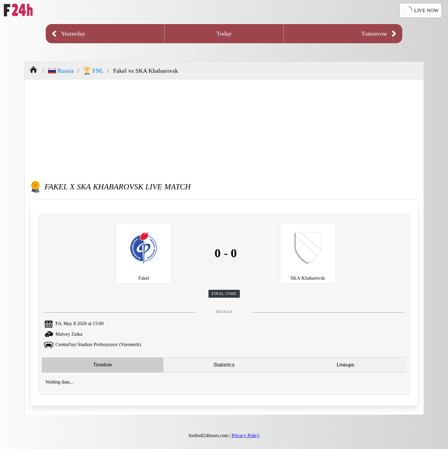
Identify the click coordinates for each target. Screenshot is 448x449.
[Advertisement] (224, 128)
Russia (65, 70)
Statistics (224, 365)
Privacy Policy (246, 435)
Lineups (345, 365)
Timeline (102, 365)
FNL (98, 70)
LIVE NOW (426, 10)
